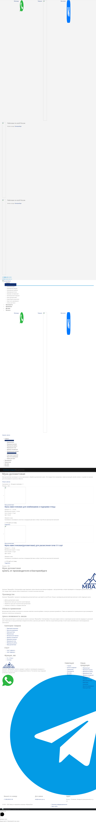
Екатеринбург (18, 126)
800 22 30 (6, 277)
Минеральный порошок (13, 295)
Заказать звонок (6, 435)
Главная (8, 282)
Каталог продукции (10, 284)
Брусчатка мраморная (13, 301)
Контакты (8, 310)
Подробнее (7, 524)
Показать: (4, 486)
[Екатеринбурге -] (6, 281)
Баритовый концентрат (13, 299)
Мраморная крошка (12, 288)
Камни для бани (11, 303)
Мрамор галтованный (12, 294)
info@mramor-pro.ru (7, 279)
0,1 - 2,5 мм (10, 658)
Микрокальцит (11, 286)
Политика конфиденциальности (59, 804)
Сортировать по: (6, 484)
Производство (9, 304)
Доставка (8, 308)
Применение (9, 306)
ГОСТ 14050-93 (11, 650)
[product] (49, 495)
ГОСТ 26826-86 (11, 652)
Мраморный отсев (12, 292)
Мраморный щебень (12, 290)
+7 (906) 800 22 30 (8, 799)
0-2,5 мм (9, 659)
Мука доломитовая (12, 297)
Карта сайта (54, 806)
